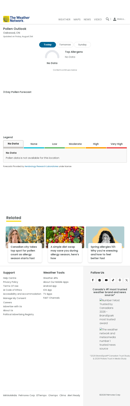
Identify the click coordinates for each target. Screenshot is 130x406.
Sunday (82, 44)
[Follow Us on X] (126, 280)
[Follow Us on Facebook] (92, 280)
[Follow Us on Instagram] (99, 280)
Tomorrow (65, 44)
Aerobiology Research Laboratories (41, 166)
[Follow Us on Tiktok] (113, 280)
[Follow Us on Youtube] (106, 280)
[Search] (107, 19)
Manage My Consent (14, 298)
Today (48, 44)
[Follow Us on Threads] (120, 280)
